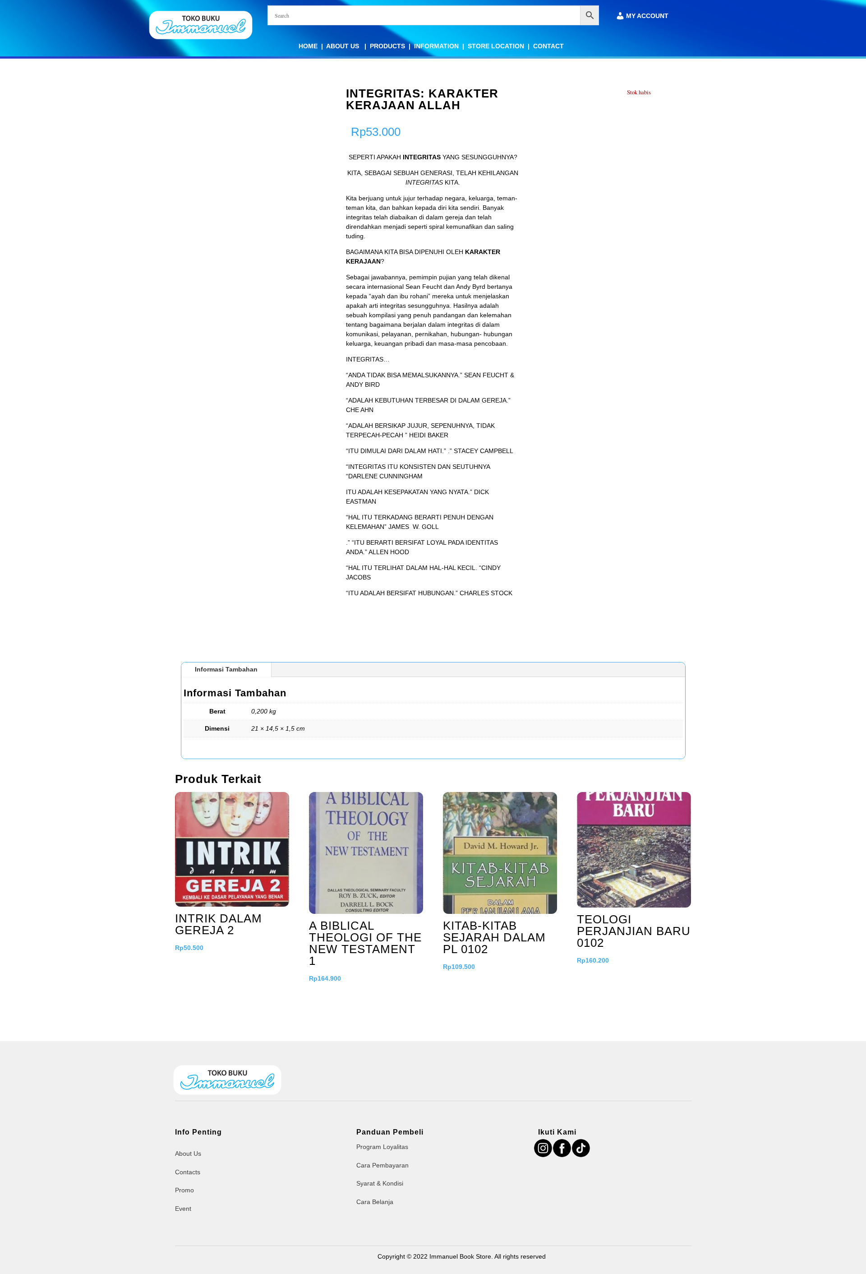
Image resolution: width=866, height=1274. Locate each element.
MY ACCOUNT (647, 16)
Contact (548, 46)
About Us (343, 46)
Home (308, 46)
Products (387, 46)
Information (436, 46)
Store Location (496, 46)
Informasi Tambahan (226, 669)
